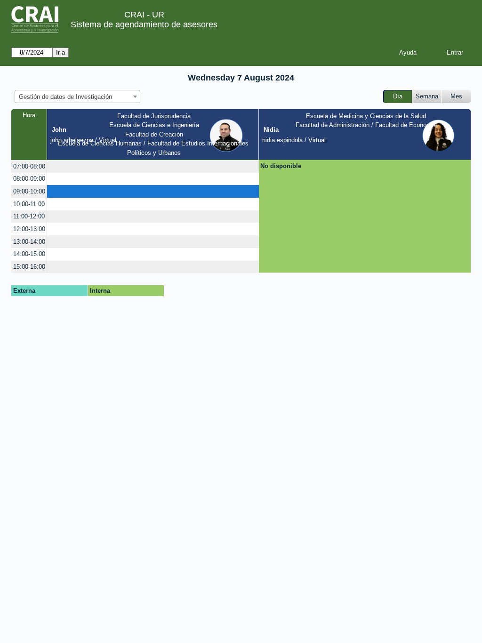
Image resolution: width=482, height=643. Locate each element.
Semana (427, 96)
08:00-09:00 (29, 178)
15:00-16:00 (29, 266)
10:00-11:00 (29, 204)
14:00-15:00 (29, 253)
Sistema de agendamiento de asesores (144, 24)
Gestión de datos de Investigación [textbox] (65, 96)
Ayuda (408, 52)
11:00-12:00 (29, 216)
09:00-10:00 (29, 191)
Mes (456, 96)
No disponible (280, 165)
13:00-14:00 (29, 241)
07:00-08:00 (29, 166)
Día (397, 96)
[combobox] (77, 96)
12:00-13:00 (29, 229)
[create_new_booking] (152, 166)
